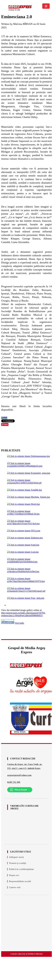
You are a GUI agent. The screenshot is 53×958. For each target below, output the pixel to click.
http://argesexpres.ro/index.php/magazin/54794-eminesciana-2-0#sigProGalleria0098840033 (23, 614)
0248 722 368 (13, 782)
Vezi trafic (19, 623)
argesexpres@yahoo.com (19, 775)
